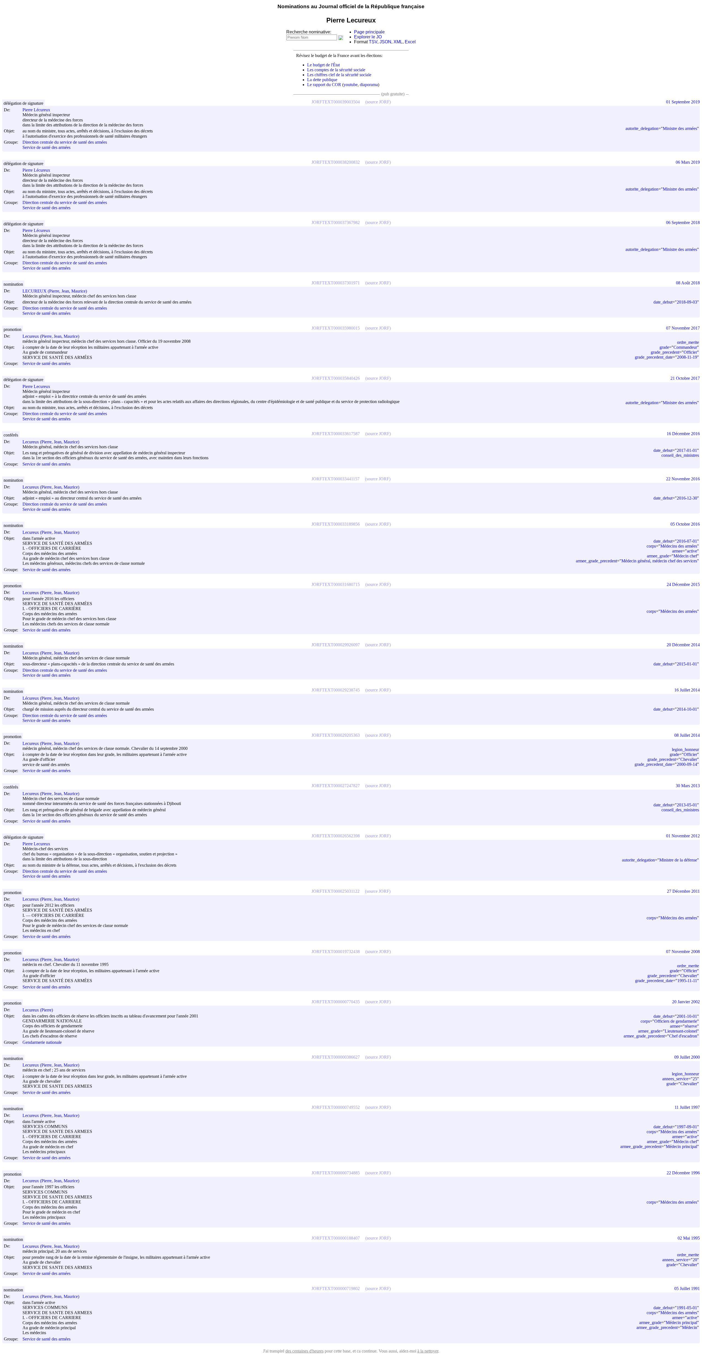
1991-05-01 (687, 1307)
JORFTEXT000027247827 (336, 785)
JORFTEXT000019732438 (336, 951)
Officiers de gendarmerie (675, 1021)
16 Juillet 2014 (687, 690)
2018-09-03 (687, 302)
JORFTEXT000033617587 (336, 433)
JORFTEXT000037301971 (336, 282)
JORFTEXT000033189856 (336, 524)
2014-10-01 (687, 709)
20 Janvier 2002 (686, 1001)
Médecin (689, 1327)
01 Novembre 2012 (683, 835)
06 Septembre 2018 (683, 222)
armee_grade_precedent (596, 560)
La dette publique (322, 79)
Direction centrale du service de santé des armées (64, 142)
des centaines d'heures (304, 1351)
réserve (691, 1026)
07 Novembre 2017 (683, 328)
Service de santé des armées (46, 147)
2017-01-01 (687, 450)
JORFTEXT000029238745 (336, 690)
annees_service (675, 1078)
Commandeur (685, 347)
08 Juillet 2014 (687, 735)
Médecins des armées (678, 546)
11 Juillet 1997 (687, 1107)
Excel (410, 41)
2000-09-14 (687, 764)
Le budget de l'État (323, 65)
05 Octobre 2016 (685, 524)
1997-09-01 (687, 1126)
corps (651, 546)
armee (677, 551)
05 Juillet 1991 (687, 1288)
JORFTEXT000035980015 (336, 328)
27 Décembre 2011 (683, 891)
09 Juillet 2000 (687, 1057)
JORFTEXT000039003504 (336, 102)
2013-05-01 (687, 805)
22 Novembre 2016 (683, 479)
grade (664, 347)
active (692, 551)
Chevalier (688, 759)
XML (398, 41)
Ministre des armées (680, 128)
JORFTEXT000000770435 (336, 1001)
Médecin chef (685, 556)
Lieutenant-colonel (681, 1031)
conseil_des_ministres (680, 455)
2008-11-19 (687, 357)
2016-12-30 (687, 498)
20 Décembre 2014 (683, 644)
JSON (385, 41)
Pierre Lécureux (36, 109)
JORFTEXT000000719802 (336, 1288)
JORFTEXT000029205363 (336, 735)
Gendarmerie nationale (42, 1042)
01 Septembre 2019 (683, 102)
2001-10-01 (687, 1016)
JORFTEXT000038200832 (336, 162)
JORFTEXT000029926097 (336, 644)
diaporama (369, 84)
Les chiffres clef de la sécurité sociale (339, 74)
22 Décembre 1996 (683, 1172)
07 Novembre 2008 (683, 951)
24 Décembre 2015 (683, 584)
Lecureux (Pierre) (37, 1010)
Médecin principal (681, 1146)
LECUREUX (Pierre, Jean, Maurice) (54, 291)
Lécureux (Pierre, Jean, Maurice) (50, 698)
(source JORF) (378, 102)
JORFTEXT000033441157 (336, 479)
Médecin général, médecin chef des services (659, 560)
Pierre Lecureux (36, 386)
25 (695, 1078)
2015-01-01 (687, 664)
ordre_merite (688, 342)
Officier (690, 352)
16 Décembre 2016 (683, 433)
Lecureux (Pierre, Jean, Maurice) (50, 336)
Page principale (369, 32)
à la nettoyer (427, 1351)
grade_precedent (665, 352)
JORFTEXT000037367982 (336, 222)
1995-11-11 (687, 980)
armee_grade (658, 556)
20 (695, 1259)
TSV (373, 41)
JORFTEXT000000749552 (336, 1107)
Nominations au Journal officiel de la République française (351, 6)
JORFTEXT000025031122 (336, 891)
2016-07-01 (687, 541)
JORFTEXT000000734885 (336, 1172)
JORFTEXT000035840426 (336, 378)
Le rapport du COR (324, 84)
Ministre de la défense (678, 860)
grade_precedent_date (654, 357)
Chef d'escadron (683, 1036)
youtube (351, 84)
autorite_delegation (641, 128)
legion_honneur (685, 749)
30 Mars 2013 (688, 785)
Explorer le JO (368, 37)
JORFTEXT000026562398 (336, 835)
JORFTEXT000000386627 (336, 1057)
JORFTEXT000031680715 (336, 584)
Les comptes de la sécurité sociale (336, 69)
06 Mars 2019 (688, 162)
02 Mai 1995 (689, 1238)
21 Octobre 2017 (685, 378)
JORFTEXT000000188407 (336, 1238)
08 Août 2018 (688, 282)
